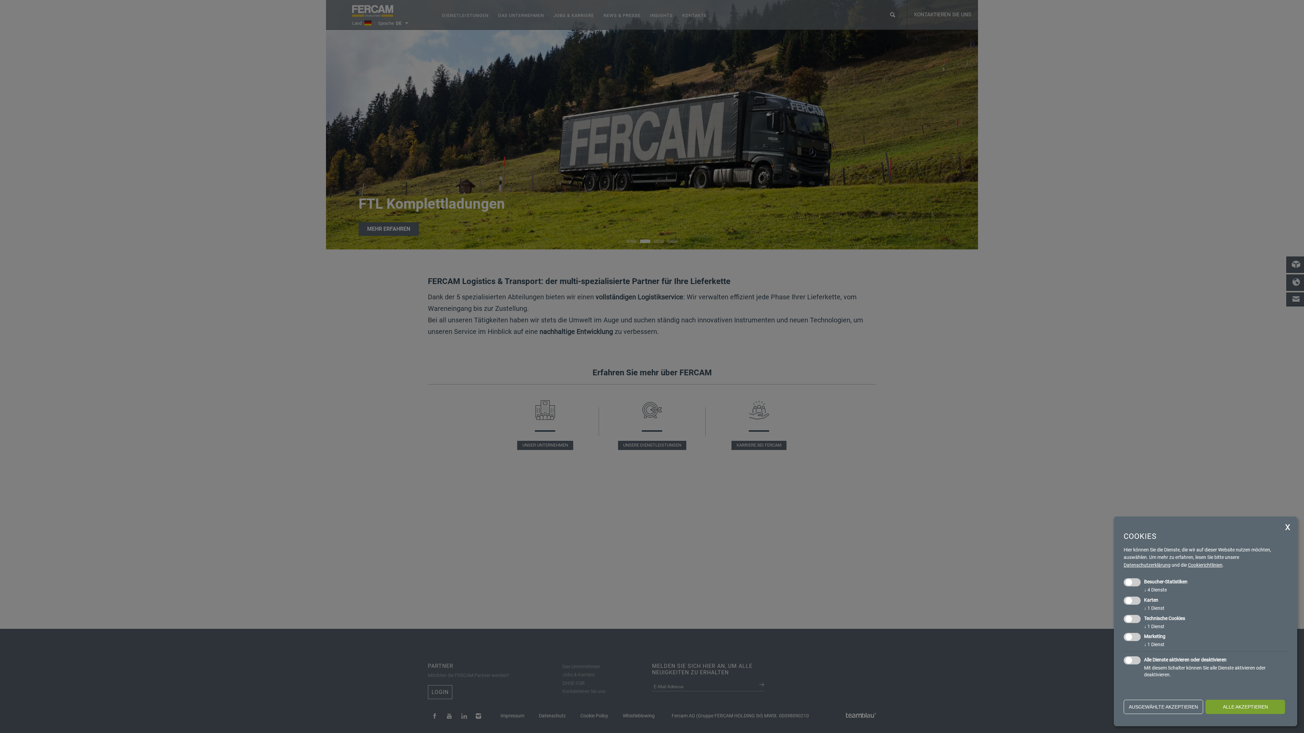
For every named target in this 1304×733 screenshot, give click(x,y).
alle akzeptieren (1245, 707)
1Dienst (1154, 608)
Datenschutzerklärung (1147, 565)
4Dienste (1155, 590)
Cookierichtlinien (1205, 565)
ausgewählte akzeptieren (1163, 707)
